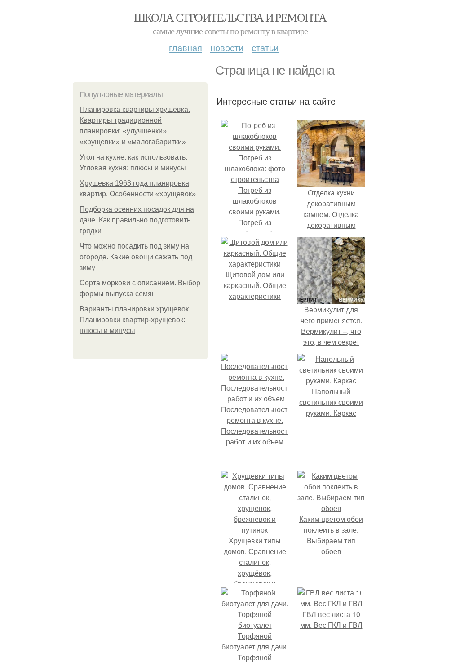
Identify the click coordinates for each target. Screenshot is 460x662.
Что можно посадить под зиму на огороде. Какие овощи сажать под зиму (136, 256)
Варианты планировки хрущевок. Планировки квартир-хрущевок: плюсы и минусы (135, 319)
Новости (226, 47)
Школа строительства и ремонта (230, 17)
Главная (185, 47)
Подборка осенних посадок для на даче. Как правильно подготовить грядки (137, 220)
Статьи (265, 47)
